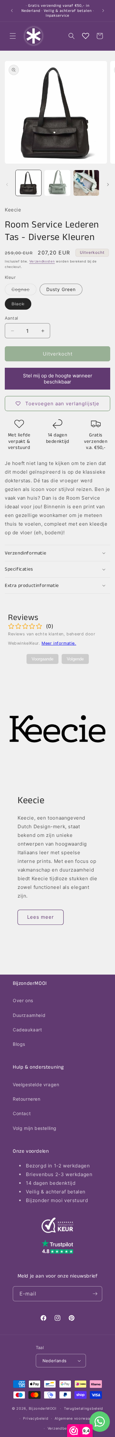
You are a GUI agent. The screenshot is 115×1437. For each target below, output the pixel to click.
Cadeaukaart (27, 1029)
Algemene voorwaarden (76, 1418)
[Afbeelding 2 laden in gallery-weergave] (57, 183)
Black (21, 305)
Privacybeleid (35, 1418)
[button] (13, 36)
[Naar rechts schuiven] (108, 184)
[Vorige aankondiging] (12, 11)
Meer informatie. (59, 643)
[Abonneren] (95, 1293)
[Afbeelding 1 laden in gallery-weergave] (28, 183)
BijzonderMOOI (43, 1408)
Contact (22, 1113)
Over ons (23, 1000)
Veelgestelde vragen (36, 1084)
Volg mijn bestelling (35, 1128)
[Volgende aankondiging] (103, 11)
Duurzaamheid (29, 1015)
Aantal (11, 318)
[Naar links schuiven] (7, 184)
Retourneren (27, 1099)
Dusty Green (61, 289)
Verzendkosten (42, 261)
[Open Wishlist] (86, 36)
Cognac (24, 290)
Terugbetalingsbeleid (83, 1408)
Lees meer (40, 917)
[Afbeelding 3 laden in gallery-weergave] (86, 183)
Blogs (19, 1044)
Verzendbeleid (61, 1428)
